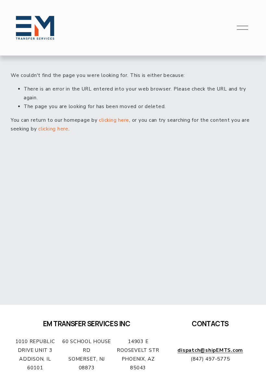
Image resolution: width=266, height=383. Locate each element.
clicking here (114, 120)
